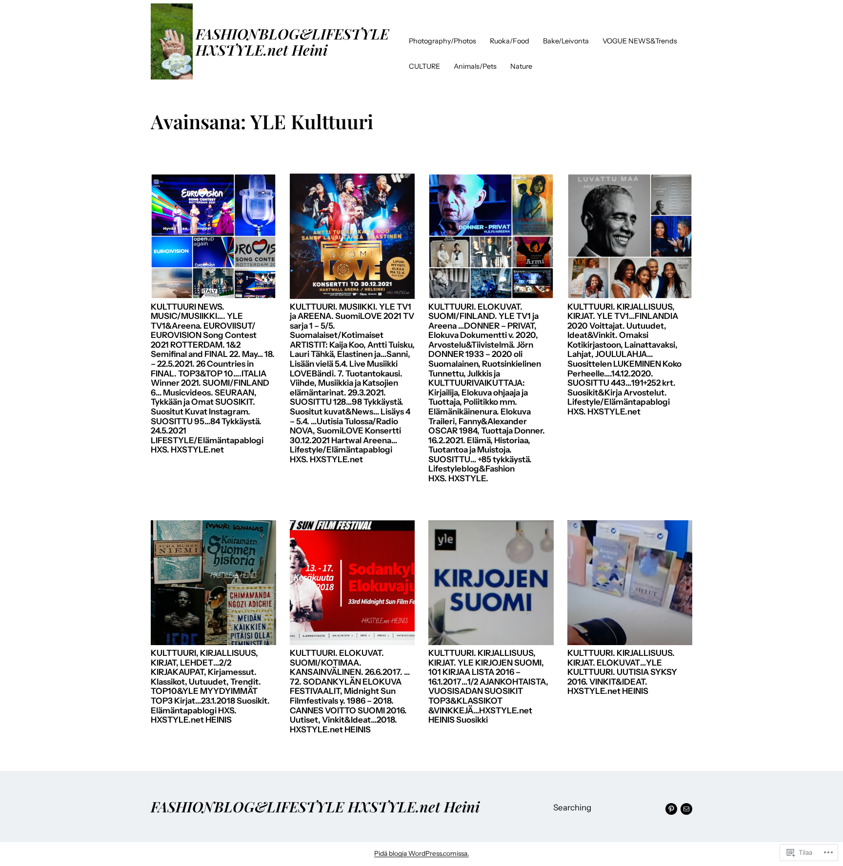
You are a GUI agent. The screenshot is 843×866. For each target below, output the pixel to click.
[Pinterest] (671, 809)
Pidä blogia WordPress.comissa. (421, 853)
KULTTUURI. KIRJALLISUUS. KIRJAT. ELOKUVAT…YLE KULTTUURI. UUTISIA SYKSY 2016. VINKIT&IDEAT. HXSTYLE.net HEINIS (622, 672)
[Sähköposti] (686, 809)
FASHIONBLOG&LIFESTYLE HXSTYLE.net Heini (292, 41)
